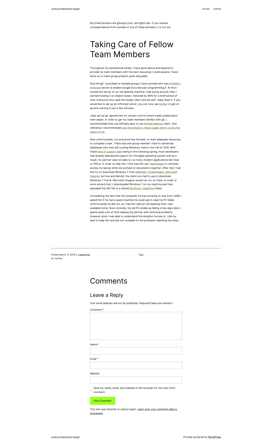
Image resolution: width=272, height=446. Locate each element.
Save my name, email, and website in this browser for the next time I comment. (135, 390)
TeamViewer (156, 163)
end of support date (110, 151)
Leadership (84, 254)
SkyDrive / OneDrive (142, 188)
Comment (97, 309)
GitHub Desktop (153, 123)
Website (94, 373)
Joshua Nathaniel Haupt (65, 8)
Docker (163, 103)
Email (94, 358)
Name (94, 344)
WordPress (214, 437)
